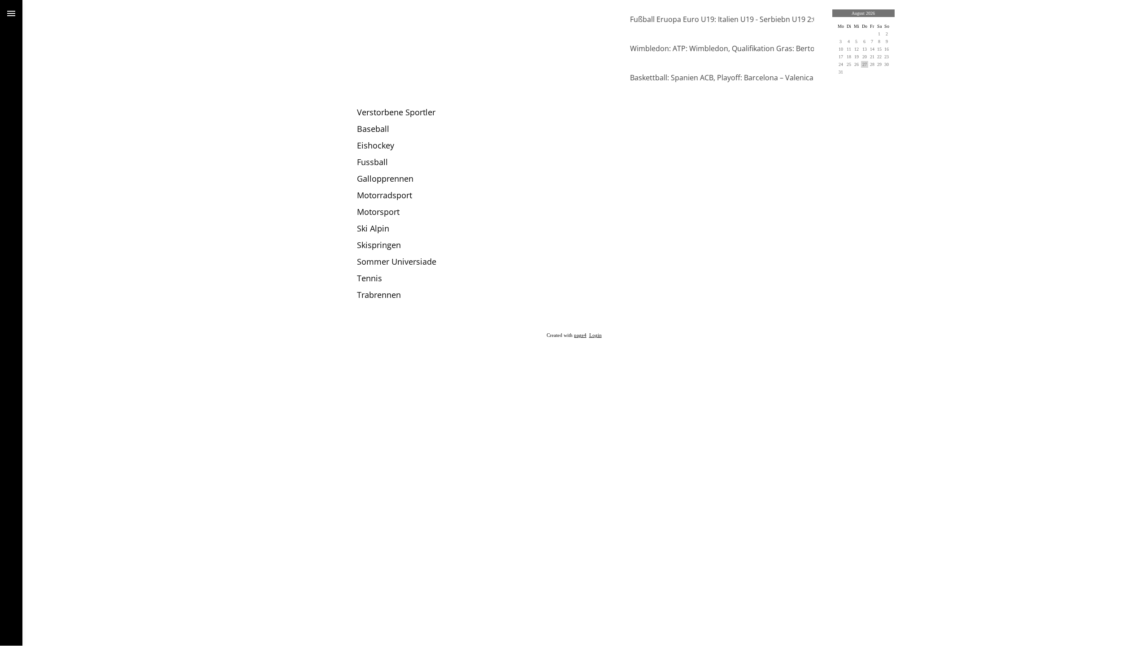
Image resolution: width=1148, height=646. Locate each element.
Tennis (369, 278)
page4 (580, 335)
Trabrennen (379, 294)
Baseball (373, 128)
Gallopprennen (385, 178)
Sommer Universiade (396, 261)
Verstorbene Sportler (396, 112)
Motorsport (378, 211)
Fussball (372, 162)
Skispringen (379, 245)
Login (595, 335)
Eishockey (375, 145)
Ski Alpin (373, 228)
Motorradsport (384, 195)
